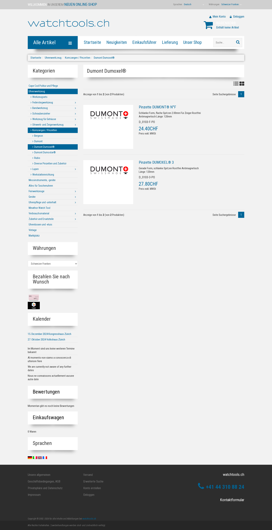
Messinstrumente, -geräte (42, 180)
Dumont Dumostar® (45, 152)
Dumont (38, 141)
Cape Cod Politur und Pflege (43, 85)
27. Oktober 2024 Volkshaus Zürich (46, 339)
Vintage (33, 230)
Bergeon (38, 135)
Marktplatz (34, 235)
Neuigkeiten (116, 42)
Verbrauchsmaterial (39, 213)
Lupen (35, 169)
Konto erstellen (92, 488)
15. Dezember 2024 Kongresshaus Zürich (49, 334)
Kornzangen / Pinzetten (77, 57)
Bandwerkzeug (40, 108)
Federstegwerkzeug (42, 102)
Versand (88, 475)
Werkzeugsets (39, 96)
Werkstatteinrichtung (43, 174)
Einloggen (238, 16)
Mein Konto (219, 16)
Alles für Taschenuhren (41, 185)
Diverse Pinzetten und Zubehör (50, 163)
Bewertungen (46, 392)
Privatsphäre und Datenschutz (45, 488)
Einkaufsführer (144, 42)
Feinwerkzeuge (36, 191)
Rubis (37, 157)
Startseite (92, 42)
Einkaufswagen (48, 417)
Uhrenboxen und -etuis (40, 224)
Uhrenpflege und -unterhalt (42, 202)
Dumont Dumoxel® (104, 57)
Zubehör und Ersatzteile (41, 218)
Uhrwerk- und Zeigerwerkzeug (47, 124)
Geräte (32, 196)
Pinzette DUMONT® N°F (157, 107)
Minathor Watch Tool (39, 207)
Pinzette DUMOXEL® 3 (156, 162)
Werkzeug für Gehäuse (44, 119)
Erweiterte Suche (93, 481)
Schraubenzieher (41, 113)
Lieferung (170, 42)
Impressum (34, 495)
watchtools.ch (89, 518)
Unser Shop (192, 42)
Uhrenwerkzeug (53, 57)
